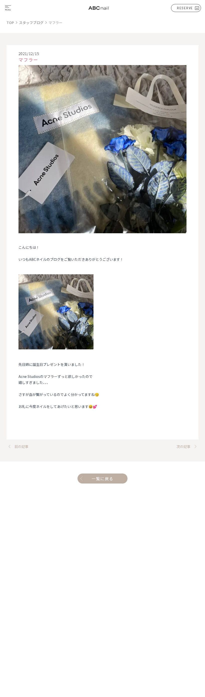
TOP (10, 22)
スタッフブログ (31, 22)
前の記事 (21, 446)
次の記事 (183, 446)
